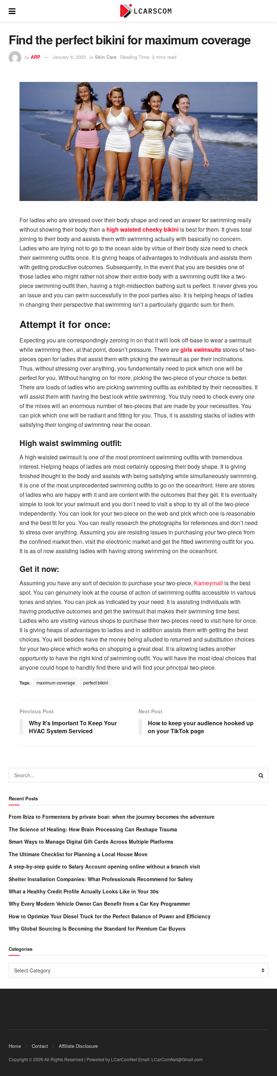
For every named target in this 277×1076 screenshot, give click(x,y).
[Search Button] (261, 775)
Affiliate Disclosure (78, 1045)
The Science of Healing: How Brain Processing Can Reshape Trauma (93, 829)
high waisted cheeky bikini (142, 229)
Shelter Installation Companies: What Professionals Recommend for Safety (101, 879)
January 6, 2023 (69, 56)
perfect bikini (95, 682)
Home (15, 1045)
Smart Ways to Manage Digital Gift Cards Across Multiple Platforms (91, 841)
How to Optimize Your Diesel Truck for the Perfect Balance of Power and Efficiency (110, 916)
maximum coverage (55, 682)
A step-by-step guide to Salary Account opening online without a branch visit (104, 866)
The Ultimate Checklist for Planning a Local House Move (78, 854)
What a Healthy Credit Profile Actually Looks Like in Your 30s (84, 891)
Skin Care (105, 56)
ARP (35, 56)
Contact (40, 1045)
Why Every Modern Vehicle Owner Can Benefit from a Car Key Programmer (99, 903)
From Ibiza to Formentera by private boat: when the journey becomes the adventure (112, 816)
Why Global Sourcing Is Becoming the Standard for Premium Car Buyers (97, 928)
